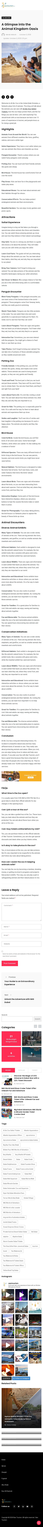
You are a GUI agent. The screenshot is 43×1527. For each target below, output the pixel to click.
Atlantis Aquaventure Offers (12, 1135)
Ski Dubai (34, 1232)
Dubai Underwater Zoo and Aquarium (15, 1188)
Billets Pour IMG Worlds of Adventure (15, 1150)
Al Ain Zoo (6, 18)
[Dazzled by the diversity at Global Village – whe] (8, 1370)
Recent (8, 1070)
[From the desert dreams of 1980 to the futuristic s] (8, 1307)
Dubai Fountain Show (28, 1164)
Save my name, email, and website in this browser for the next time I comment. (21, 955)
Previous (12, 977)
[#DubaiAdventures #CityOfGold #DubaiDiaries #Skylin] (21, 1370)
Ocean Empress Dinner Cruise (13, 1227)
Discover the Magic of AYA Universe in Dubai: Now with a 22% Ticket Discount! (26, 1078)
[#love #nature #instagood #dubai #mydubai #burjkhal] (21, 1357)
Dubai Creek (28, 1159)
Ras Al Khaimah (7, 1491)
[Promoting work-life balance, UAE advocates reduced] (8, 1332)
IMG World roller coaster (11, 1207)
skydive (5, 1236)
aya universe (30, 1135)
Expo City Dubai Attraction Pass (13, 1193)
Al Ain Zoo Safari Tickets (11, 1130)
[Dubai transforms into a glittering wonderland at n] (21, 1295)
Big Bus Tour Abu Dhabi (11, 1145)
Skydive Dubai (17, 1236)
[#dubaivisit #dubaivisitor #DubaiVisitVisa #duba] (35, 1345)
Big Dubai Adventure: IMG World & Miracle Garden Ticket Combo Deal (27, 1112)
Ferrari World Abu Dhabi (11, 1198)
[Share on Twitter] (7, 97)
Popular (21, 1070)
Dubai (18, 1159)
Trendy (35, 1070)
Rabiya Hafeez (11, 1425)
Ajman (4, 1466)
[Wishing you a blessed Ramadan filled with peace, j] (35, 1307)
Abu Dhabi (5, 1485)
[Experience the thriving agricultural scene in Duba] (21, 1332)
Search (4, 1015)
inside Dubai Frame (9, 1222)
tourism (35, 1246)
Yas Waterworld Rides (10, 1256)
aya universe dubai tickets (29, 1140)
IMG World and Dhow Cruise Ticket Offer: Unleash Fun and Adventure (19, 1089)
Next (6, 995)
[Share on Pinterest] (12, 97)
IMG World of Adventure (11, 1203)
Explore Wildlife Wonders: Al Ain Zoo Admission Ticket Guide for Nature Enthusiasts (18, 1419)
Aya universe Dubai (9, 1140)
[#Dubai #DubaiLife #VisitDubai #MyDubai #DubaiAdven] (8, 1345)
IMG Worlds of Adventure (11, 1212)
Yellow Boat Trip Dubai (10, 1270)
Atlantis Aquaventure (31, 1130)
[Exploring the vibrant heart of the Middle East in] (8, 1320)
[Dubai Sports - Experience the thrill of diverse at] (35, 1320)
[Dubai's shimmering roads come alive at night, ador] (8, 1295)
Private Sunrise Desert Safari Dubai (15, 1232)
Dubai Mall (28, 1174)
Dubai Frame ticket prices (11, 1174)
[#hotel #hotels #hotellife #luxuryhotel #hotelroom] (35, 1357)
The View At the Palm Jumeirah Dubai (15, 1246)
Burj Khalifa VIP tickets (23, 1154)
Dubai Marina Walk (28, 1179)
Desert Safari (7, 1159)
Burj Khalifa (7, 1154)
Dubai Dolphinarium (10, 1164)
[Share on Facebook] (3, 97)
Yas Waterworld (16, 1251)
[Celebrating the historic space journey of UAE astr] (21, 1320)
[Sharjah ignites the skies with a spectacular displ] (21, 1307)
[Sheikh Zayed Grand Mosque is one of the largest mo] (35, 1332)
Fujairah (4, 1478)
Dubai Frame (7, 1169)
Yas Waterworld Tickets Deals (13, 1261)
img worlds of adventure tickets (14, 1217)
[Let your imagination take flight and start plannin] (8, 1357)
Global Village (28, 1198)
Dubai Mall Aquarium (10, 1179)
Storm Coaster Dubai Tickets (13, 1241)
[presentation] (35, 1026)
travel (5, 1251)
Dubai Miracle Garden (10, 1183)
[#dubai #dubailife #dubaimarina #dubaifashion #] (21, 1345)
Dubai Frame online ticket (24, 1169)
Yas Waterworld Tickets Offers (13, 1265)
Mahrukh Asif (20, 1084)
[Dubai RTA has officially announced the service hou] (35, 1295)
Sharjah (4, 1472)
